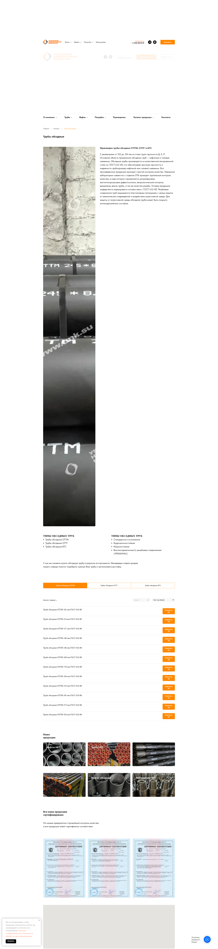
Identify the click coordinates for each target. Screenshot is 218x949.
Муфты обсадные (101, 778)
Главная (46, 128)
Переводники (119, 117)
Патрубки (99, 117)
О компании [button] (49, 117)
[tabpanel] (109, 661)
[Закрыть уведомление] (39, 920)
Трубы (67, 117)
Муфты (82, 117)
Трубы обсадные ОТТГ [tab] (109, 585)
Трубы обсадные (56, 778)
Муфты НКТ (53, 747)
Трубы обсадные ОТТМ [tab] (65, 585)
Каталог (56, 128)
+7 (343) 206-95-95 (138, 43)
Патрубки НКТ (143, 747)
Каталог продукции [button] (143, 117)
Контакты (165, 117)
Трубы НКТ (97, 747)
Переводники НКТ (146, 778)
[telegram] (149, 42)
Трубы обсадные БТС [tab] (153, 585)
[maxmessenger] (154, 42)
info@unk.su (139, 41)
